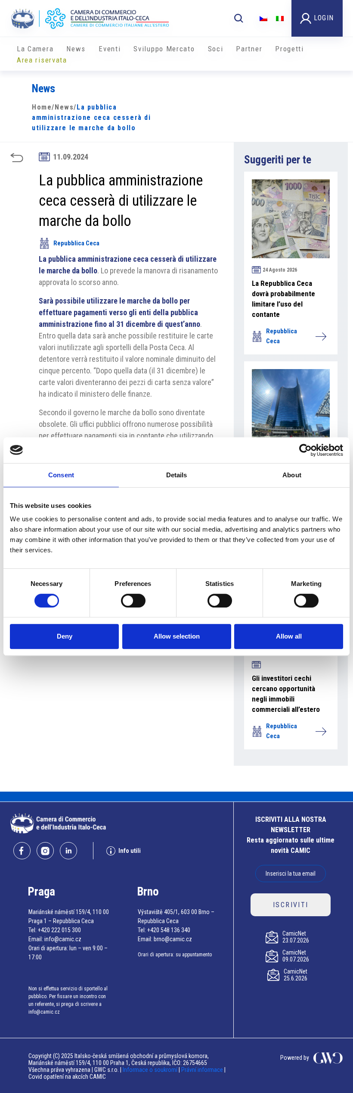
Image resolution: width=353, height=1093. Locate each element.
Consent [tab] (61, 475)
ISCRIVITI (291, 905)
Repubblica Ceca (76, 243)
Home (42, 107)
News (76, 48)
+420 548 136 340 (168, 930)
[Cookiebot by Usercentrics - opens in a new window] (305, 450)
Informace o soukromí (151, 1069)
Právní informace (202, 1069)
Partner (249, 48)
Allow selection (177, 636)
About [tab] (291, 475)
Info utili (129, 850)
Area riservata (42, 60)
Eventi (110, 48)
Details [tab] (176, 475)
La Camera (35, 48)
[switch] (133, 601)
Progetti (289, 48)
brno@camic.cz (173, 939)
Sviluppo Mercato (164, 48)
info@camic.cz (62, 939)
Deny (64, 636)
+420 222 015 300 (59, 930)
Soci (215, 48)
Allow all (289, 636)
